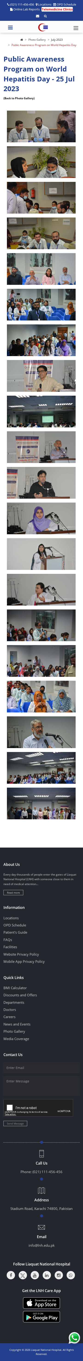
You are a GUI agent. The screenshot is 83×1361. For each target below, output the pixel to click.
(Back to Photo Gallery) (19, 98)
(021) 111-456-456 (47, 1171)
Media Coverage (16, 1038)
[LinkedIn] (47, 1275)
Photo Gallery (37, 40)
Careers (9, 1016)
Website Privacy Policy (21, 954)
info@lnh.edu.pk (42, 1245)
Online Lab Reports (26, 9)
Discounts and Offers (20, 995)
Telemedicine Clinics (57, 9)
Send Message (15, 1123)
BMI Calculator (15, 987)
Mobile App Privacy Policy (24, 961)
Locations (44, 4)
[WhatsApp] (71, 1275)
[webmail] (37, 15)
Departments (13, 1002)
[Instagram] (59, 1275)
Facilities (10, 947)
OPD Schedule (66, 4)
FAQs (7, 939)
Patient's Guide (15, 932)
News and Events (16, 1024)
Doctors (9, 1009)
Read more (13, 892)
